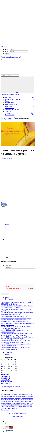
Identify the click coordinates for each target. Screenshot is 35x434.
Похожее (7, 297)
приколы (28, 401)
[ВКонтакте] (2, 205)
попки (12, 401)
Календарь (8, 352)
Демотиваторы (9, 102)
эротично (9, 408)
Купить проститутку (17, 416)
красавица (18, 398)
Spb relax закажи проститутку (17, 413)
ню (6, 399)
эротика (3, 408)
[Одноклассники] (4, 205)
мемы (2, 399)
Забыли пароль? (15, 57)
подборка (10, 399)
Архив (7, 354)
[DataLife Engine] (15, 15)
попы (22, 401)
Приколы (8, 97)
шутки (29, 406)
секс (17, 403)
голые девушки (23, 394)
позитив (7, 401)
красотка (30, 398)
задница (24, 396)
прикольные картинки (8, 403)
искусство (4, 398)
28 (11, 370)
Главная (3, 94)
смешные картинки (12, 406)
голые (15, 394)
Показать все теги (7, 410)
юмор (15, 408)
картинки (11, 398)
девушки (4, 396)
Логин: (7, 49)
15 (13, 366)
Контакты (9, 94)
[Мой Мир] (6, 205)
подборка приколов (20, 399)
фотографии (23, 406)
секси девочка (28, 403)
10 (2, 366)
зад (20, 396)
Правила (16, 94)
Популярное (9, 299)
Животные (8, 111)
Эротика (7, 113)
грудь (30, 394)
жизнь (9, 396)
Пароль (7, 51)
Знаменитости (9, 108)
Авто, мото (8, 106)
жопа (13, 396)
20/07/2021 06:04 (6, 158)
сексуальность (27, 405)
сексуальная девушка (8, 405)
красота (24, 398)
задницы (30, 396)
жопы (17, 396)
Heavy (7, 224)
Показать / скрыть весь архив (10, 387)
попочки (18, 401)
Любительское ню (7, 394)
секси (21, 403)
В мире (7, 101)
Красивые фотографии (12, 99)
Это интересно (9, 115)
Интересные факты (11, 104)
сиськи (3, 406)
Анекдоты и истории (12, 109)
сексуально (18, 405)
